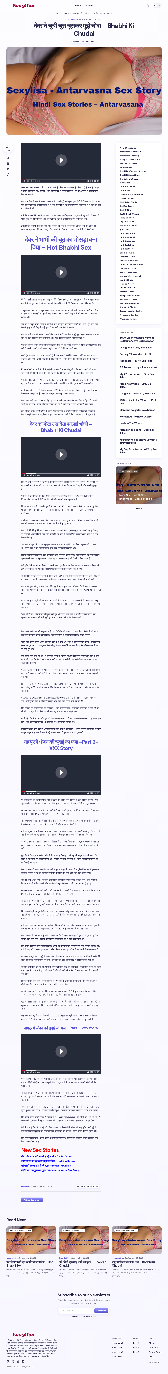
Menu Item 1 (117, 1343)
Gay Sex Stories (127, 221)
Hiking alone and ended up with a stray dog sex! (138, 441)
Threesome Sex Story (130, 315)
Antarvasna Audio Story (131, 152)
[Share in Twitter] (8, 158)
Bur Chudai (125, 183)
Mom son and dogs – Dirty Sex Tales (137, 431)
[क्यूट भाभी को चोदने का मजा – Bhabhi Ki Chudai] (137, 1240)
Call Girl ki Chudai (127, 186)
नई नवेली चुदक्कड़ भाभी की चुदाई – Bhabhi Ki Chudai (46, 1165)
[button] (147, 5)
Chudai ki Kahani (127, 198)
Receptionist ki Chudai (130, 295)
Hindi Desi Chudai (127, 233)
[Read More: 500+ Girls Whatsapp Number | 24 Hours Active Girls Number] (139, 485)
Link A (136, 1343)
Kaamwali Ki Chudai (128, 256)
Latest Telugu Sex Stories (131, 264)
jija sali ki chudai (127, 253)
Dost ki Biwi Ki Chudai (129, 214)
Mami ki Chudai (126, 280)
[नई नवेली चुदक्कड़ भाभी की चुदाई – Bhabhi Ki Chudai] (84, 1240)
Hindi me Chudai (127, 237)
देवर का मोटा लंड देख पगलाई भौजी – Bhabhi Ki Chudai (61, 427)
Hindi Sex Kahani (127, 245)
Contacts (153, 1347)
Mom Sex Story (127, 284)
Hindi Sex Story (126, 249)
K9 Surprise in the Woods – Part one (138, 402)
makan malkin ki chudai (130, 276)
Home (58, 13)
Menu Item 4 (117, 1356)
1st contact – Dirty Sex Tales (136, 360)
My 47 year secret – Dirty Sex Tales (137, 376)
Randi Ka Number (127, 292)
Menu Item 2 (117, 1347)
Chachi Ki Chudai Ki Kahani (131, 194)
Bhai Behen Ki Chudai (129, 179)
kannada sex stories (129, 260)
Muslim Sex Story (128, 288)
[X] (12, 1361)
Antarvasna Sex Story (129, 155)
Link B (136, 1347)
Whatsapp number (128, 319)
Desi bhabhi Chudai (128, 202)
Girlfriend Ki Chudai (128, 225)
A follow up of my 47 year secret (138, 367)
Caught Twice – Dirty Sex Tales (137, 393)
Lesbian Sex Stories (129, 268)
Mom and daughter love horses (137, 410)
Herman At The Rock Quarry (136, 416)
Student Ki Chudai (128, 307)
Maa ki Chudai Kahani (129, 272)
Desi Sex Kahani (126, 206)
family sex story (127, 218)
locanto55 (123, 495)
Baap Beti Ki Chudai (128, 163)
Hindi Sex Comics (127, 241)
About (152, 1343)
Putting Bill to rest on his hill (135, 354)
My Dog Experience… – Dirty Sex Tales (138, 451)
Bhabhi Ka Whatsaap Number (133, 171)
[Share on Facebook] (8, 163)
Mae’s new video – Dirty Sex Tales (136, 385)
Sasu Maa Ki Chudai (128, 299)
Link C (136, 1352)
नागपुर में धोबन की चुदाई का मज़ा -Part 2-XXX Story (61, 745)
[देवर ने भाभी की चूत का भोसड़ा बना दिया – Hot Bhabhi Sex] (31, 1240)
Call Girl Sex (125, 190)
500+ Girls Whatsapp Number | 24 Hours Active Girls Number (137, 339)
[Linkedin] (22, 1361)
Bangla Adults (126, 167)
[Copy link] (8, 174)
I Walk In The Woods (131, 423)
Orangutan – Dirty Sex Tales (136, 347)
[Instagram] (17, 1361)
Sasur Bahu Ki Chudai (129, 303)
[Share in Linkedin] (8, 169)
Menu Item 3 (117, 1352)
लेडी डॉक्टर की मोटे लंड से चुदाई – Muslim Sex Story (46, 1156)
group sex (124, 229)
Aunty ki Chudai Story (130, 159)
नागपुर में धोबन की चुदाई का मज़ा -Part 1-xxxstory (61, 1028)
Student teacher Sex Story (132, 311)
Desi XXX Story (126, 210)
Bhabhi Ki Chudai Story (71, 13)
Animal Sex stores (128, 148)
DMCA (152, 1356)
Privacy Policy (155, 1352)
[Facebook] (7, 1361)
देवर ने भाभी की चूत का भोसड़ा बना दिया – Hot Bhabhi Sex (61, 243)
